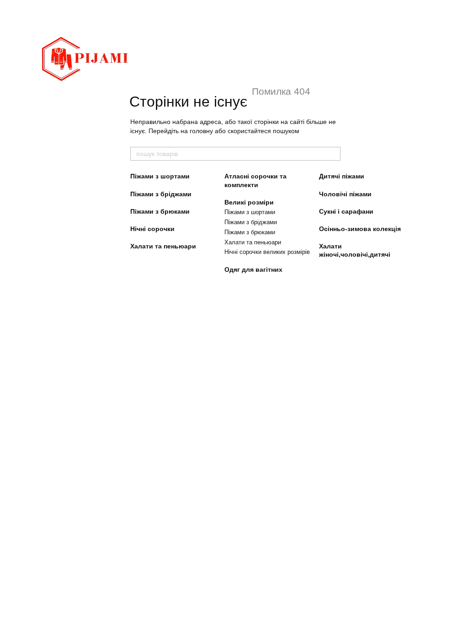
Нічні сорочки (152, 228)
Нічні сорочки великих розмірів (267, 251)
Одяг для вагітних (253, 269)
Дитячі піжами (341, 176)
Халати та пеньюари (163, 246)
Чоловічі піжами (345, 194)
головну (201, 131)
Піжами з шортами (160, 176)
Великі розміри (249, 202)
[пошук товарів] (333, 154)
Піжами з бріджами (160, 194)
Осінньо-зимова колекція (360, 228)
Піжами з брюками (160, 211)
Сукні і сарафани (346, 211)
